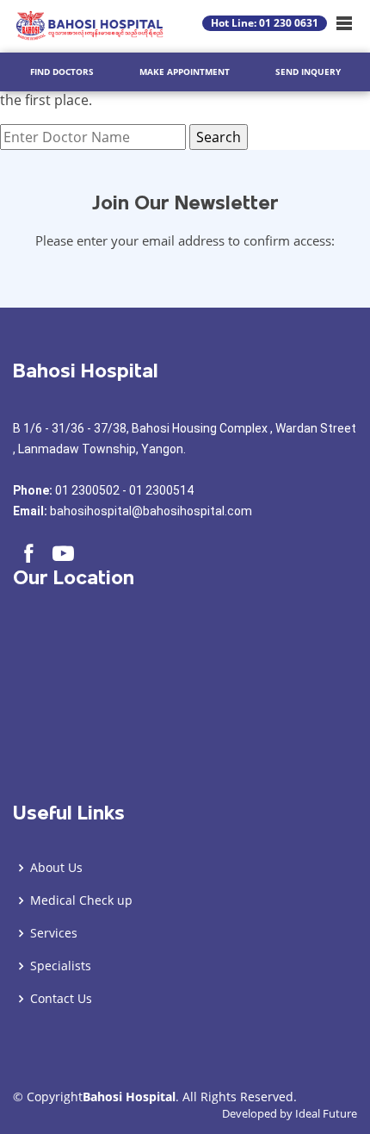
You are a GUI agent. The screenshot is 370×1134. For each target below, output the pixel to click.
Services (53, 933)
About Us (56, 868)
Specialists (60, 966)
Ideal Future (326, 1113)
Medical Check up (81, 900)
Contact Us (61, 999)
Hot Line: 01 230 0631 (264, 23)
